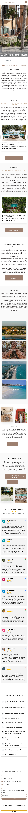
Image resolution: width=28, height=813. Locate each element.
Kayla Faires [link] (10, 559)
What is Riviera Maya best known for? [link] (14, 713)
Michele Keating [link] (11, 590)
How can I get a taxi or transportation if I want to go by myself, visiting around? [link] (15, 732)
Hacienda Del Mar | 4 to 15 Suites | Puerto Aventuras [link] (13, 143)
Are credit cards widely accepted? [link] (13, 722)
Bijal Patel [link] (9, 539)
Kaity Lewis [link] (10, 578)
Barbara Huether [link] (11, 520)
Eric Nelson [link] (10, 610)
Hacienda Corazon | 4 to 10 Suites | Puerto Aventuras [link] (13, 215)
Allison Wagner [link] (11, 629)
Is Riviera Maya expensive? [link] (12, 718)
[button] (26, 2)
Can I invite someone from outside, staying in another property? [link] (14, 744)
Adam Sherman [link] (11, 648)
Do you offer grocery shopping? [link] (13, 750)
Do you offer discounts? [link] (11, 754)
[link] (8, 2)
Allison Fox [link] (10, 668)
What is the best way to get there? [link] (13, 727)
